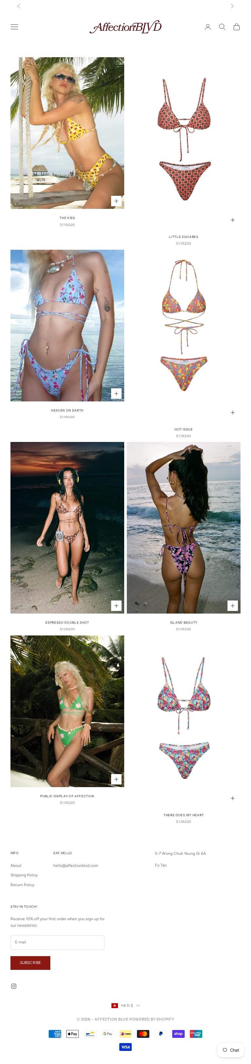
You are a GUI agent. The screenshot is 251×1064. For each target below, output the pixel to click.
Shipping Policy (24, 875)
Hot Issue (183, 429)
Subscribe (30, 962)
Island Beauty (183, 622)
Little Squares (183, 237)
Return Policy (22, 885)
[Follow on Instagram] (13, 986)
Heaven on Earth (67, 410)
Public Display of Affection (67, 796)
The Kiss (67, 218)
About (16, 865)
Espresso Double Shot (67, 622)
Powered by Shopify (151, 1019)
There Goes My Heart (183, 815)
